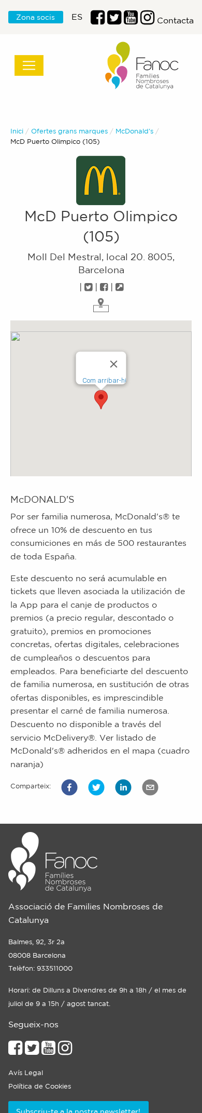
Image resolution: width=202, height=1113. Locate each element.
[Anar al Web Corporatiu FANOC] (142, 65)
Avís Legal (25, 1073)
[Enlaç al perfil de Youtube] (131, 20)
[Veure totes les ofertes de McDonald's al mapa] (101, 304)
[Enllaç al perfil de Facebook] (98, 20)
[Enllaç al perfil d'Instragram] (147, 20)
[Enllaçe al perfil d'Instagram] (65, 1050)
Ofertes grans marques (69, 131)
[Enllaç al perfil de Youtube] (48, 1050)
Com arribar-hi (104, 380)
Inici (16, 131)
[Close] (114, 364)
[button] (69, 787)
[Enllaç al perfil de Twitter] (114, 20)
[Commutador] (29, 65)
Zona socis (35, 17)
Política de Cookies (39, 1086)
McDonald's (134, 131)
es (76, 16)
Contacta (175, 20)
